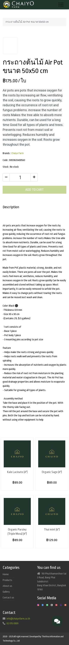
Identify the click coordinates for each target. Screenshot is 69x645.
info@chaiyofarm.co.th (18, 618)
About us (7, 585)
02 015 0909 (12, 623)
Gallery (6, 591)
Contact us (8, 597)
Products (7, 580)
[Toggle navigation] (62, 4)
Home (6, 574)
